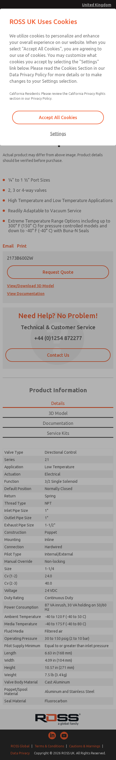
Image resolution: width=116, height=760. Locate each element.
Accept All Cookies (58, 117)
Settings (58, 133)
